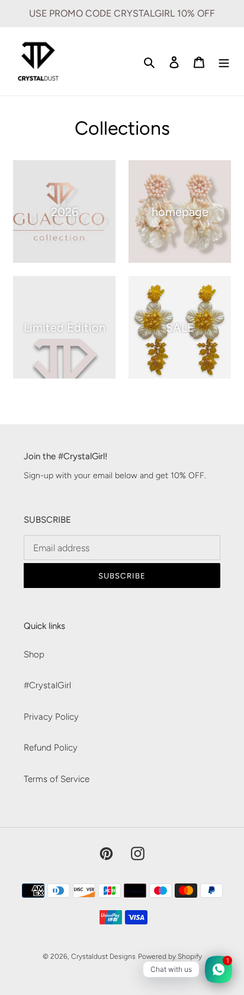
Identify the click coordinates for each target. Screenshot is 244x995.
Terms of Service (56, 779)
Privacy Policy (51, 716)
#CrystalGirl (47, 685)
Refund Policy (51, 747)
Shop (34, 654)
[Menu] (223, 61)
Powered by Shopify (170, 956)
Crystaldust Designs (103, 956)
